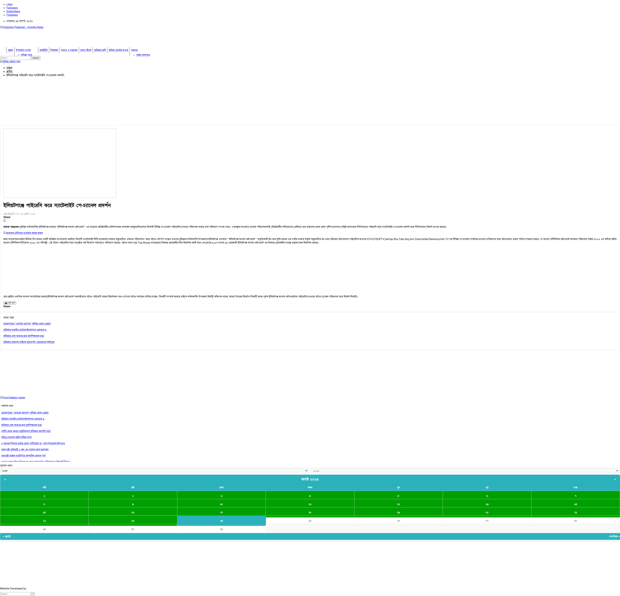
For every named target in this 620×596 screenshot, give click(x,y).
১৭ (221, 512)
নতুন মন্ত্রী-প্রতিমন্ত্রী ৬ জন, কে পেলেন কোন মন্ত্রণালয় (24, 449)
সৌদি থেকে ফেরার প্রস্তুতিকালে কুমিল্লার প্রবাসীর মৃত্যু (26, 431)
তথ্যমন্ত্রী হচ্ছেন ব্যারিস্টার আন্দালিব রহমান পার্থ (23, 456)
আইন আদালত (143, 55)
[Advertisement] (59, 39)
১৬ (132, 512)
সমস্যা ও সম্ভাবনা (69, 50)
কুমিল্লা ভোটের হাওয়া (118, 50)
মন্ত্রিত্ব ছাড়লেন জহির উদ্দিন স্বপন (16, 437)
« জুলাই (6, 536)
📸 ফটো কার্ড (10, 303)
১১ (310, 504)
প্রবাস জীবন (85, 50)
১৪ (575, 504)
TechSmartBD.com (38, 588)
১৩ (487, 504)
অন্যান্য (134, 50)
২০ (487, 512)
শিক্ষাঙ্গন (54, 50)
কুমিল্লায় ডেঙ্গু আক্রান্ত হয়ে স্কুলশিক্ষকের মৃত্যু (21, 425)
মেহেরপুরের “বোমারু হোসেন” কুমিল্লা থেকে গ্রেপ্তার (24, 413)
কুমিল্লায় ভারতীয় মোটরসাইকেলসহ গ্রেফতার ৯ (22, 419)
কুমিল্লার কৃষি (100, 50)
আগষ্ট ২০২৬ (310, 479)
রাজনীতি (44, 50)
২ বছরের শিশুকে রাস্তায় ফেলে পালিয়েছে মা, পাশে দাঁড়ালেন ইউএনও (33, 443)
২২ (44, 521)
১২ (398, 504)
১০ (221, 504)
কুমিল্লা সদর (26, 55)
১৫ (44, 512)
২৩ (132, 521)
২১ (575, 512)
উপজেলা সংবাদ (23, 50)
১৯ (398, 512)
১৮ (310, 512)
